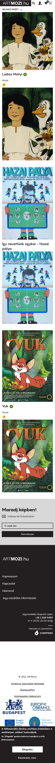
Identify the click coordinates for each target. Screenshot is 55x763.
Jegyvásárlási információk (19, 598)
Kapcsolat (8, 583)
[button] (41, 3)
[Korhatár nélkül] (25, 74)
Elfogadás (27, 749)
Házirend (8, 590)
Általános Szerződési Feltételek (27, 683)
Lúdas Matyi (12, 74)
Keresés (33, 3)
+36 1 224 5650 (44, 617)
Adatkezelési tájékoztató (27, 696)
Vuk (5, 406)
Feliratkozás (27, 534)
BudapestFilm (27, 689)
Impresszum (10, 576)
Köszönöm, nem (27, 757)
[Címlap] (15, 3)
